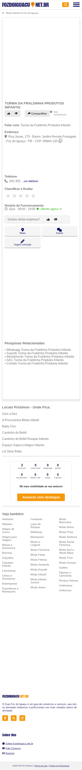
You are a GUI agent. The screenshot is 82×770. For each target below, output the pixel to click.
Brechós (7, 552)
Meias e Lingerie (35, 543)
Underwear (65, 585)
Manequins (37, 536)
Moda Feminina (40, 549)
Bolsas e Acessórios (8, 546)
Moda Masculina (65, 521)
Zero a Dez (9, 413)
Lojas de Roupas (36, 525)
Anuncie (9, 753)
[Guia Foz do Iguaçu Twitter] (15, 718)
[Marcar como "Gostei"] (9, 113)
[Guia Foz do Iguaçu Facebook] (6, 718)
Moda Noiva (66, 527)
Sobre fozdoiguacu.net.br (19, 743)
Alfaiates (7, 524)
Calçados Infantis (7, 564)
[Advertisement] (41, 58)
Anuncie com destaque (41, 497)
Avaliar (59, 233)
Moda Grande (39, 569)
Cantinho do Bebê (14, 432)
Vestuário (7, 519)
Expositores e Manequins (10, 590)
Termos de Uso (40, 766)
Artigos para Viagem (9, 538)
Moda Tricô (66, 557)
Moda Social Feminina (66, 543)
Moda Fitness (39, 559)
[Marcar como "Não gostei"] (17, 113)
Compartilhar (39, 113)
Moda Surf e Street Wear (66, 551)
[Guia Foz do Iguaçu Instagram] (23, 718)
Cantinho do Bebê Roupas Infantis (25, 438)
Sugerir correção (22, 244)
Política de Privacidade (59, 766)
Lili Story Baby (12, 451)
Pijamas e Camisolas (65, 574)
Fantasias (36, 519)
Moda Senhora (68, 536)
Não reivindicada (60, 113)
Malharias (36, 531)
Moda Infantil (38, 574)
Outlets (63, 567)
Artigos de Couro (8, 530)
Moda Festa (38, 554)
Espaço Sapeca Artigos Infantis (23, 445)
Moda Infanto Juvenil (39, 581)
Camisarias (9, 570)
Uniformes (65, 590)
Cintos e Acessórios (8, 577)
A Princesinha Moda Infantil (20, 420)
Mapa (23, 233)
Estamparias (9, 583)
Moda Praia (66, 531)
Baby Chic (9, 426)
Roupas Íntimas (68, 580)
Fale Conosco (13, 748)
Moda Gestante (40, 564)
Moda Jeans (38, 587)
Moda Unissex (67, 562)
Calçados (7, 557)
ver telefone (31, 181)
